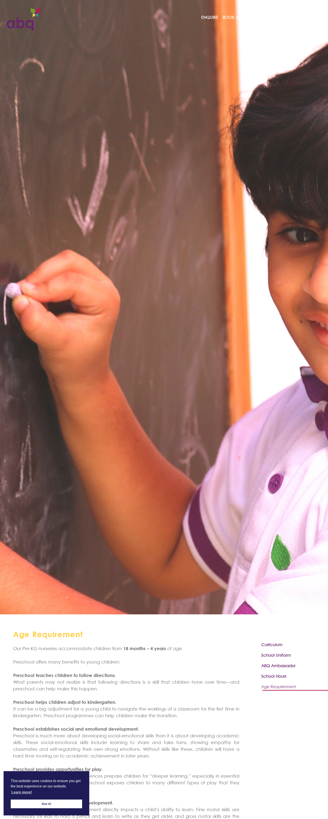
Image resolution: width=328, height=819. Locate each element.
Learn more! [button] (21, 792)
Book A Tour (236, 17)
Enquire (209, 17)
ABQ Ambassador (278, 665)
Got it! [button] (46, 804)
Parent (274, 17)
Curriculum (271, 644)
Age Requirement (278, 686)
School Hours (273, 676)
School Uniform (276, 655)
